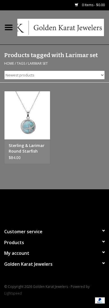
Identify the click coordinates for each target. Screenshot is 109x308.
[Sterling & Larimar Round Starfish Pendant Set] (27, 115)
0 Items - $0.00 (93, 5)
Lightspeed (13, 293)
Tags (21, 63)
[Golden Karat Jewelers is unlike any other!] (63, 27)
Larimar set (38, 63)
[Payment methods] (99, 300)
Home (9, 63)
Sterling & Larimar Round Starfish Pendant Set (26, 148)
